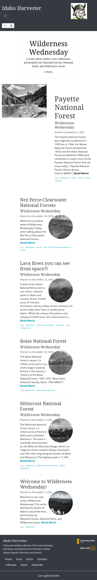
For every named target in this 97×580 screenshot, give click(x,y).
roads (73, 178)
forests (87, 178)
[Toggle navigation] (5, 15)
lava (68, 325)
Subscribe (37, 565)
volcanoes (60, 325)
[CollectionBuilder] (92, 548)
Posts (19, 559)
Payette (58, 180)
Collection (10, 565)
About (24, 565)
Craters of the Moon (45, 325)
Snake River (26, 328)
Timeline (42, 559)
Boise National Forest (46, 390)
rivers (80, 178)
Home (8, 559)
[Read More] (81, 173)
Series (29, 559)
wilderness (64, 178)
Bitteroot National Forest (47, 465)
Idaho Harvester (21, 8)
